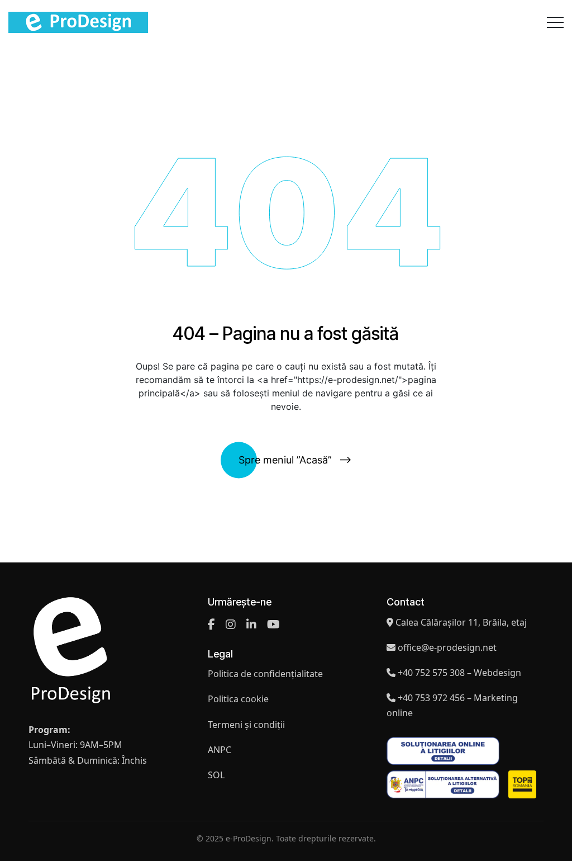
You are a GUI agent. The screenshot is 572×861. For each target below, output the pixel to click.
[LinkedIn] (251, 624)
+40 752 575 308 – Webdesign (459, 672)
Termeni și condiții (246, 724)
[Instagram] (231, 624)
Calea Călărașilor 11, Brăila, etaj (461, 622)
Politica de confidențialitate (265, 674)
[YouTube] (273, 624)
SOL (216, 775)
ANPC (219, 750)
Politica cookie (238, 699)
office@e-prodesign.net (447, 647)
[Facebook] (211, 624)
